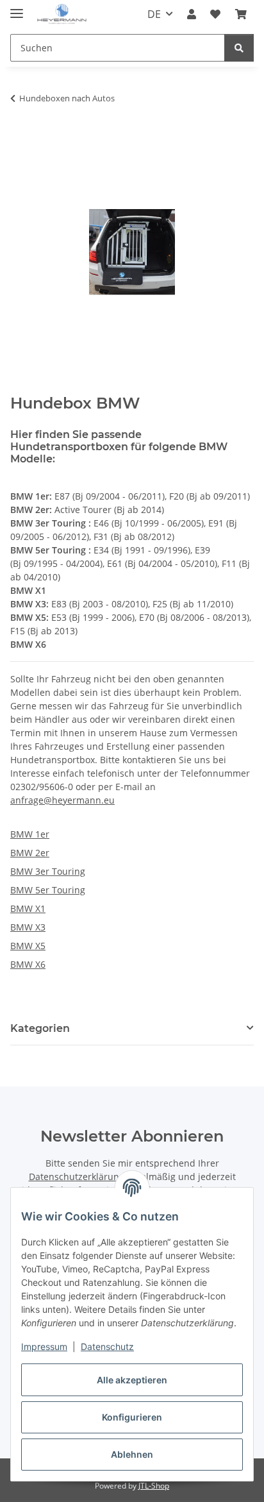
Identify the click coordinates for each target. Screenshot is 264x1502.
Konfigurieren (132, 1417)
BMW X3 (27, 927)
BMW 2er (29, 853)
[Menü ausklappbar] (16, 8)
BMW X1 (27, 908)
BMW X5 (27, 946)
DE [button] (154, 14)
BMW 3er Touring (47, 871)
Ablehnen (132, 1454)
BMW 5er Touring (47, 890)
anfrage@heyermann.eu (62, 800)
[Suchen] (239, 48)
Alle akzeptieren (132, 1379)
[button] (191, 14)
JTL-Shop (153, 1485)
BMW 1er (29, 834)
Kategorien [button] (40, 1028)
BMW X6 (27, 964)
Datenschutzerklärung (76, 1176)
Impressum (44, 1346)
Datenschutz (107, 1346)
